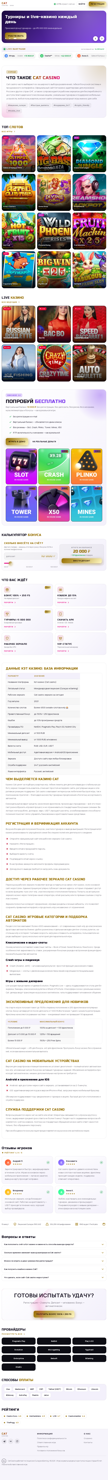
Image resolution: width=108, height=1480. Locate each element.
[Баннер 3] (16, 38)
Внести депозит (81, 561)
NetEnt (54, 1341)
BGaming (89, 1358)
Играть (44, 1471)
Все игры (7, 131)
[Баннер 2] (11, 38)
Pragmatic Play (18, 1341)
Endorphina (19, 1358)
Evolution (18, 1350)
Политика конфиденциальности (52, 1438)
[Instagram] (17, 1441)
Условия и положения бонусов (51, 1450)
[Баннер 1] (5, 38)
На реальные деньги (44, 441)
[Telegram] (4, 1441)
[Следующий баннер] (102, 38)
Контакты (88, 1442)
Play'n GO (89, 1341)
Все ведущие (9, 302)
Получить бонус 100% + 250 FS (53, 1314)
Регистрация (97, 4)
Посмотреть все (12, 1334)
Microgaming (54, 1350)
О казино (88, 1438)
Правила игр (42, 1446)
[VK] (10, 1441)
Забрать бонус (16, 35)
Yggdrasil (89, 1350)
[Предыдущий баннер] (95, 38)
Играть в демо (17, 441)
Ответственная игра (46, 1442)
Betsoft (54, 1358)
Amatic (19, 1367)
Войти (82, 4)
